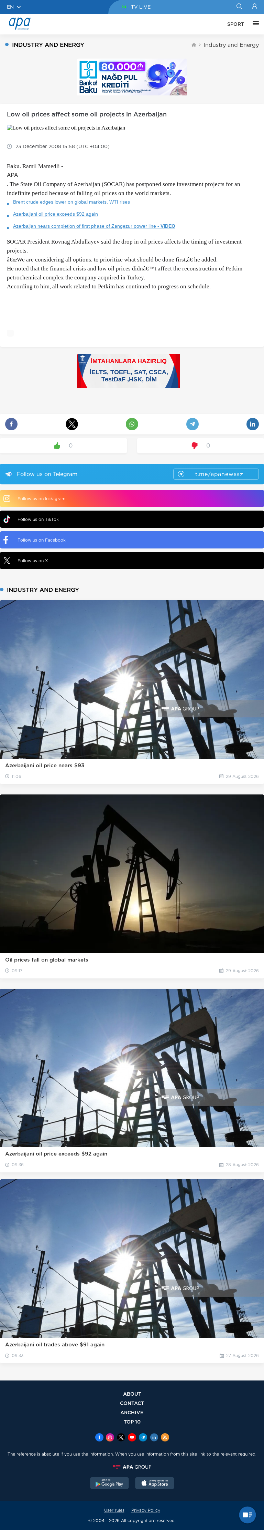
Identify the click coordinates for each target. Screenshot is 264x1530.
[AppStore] (154, 1483)
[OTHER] (254, 24)
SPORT (235, 24)
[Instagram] (110, 1438)
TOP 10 (132, 1422)
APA (12, 175)
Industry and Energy (231, 45)
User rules (114, 1510)
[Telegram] (143, 1438)
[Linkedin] (154, 1438)
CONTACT (132, 1403)
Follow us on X (33, 560)
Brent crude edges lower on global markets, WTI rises (71, 202)
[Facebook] (99, 1438)
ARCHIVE (132, 1412)
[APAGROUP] (132, 1467)
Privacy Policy (145, 1510)
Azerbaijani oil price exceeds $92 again (55, 214)
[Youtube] (132, 1438)
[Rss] (165, 1438)
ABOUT (132, 1394)
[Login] (254, 6)
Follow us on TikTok (38, 519)
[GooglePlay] (109, 1483)
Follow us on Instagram (41, 498)
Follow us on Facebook (42, 540)
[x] (121, 1438)
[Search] (239, 7)
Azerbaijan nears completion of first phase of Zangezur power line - (94, 226)
